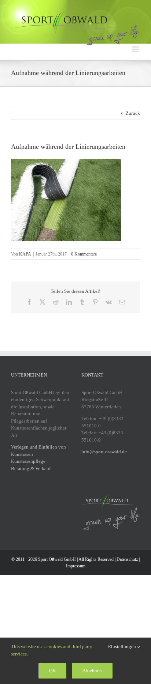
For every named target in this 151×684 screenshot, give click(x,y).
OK (52, 670)
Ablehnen (92, 670)
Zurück (133, 113)
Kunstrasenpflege (28, 461)
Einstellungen (122, 646)
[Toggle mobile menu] (136, 49)
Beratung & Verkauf (31, 468)
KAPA (25, 254)
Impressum (75, 565)
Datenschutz (127, 559)
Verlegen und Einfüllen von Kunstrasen (38, 450)
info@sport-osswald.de (104, 451)
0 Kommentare (84, 254)
